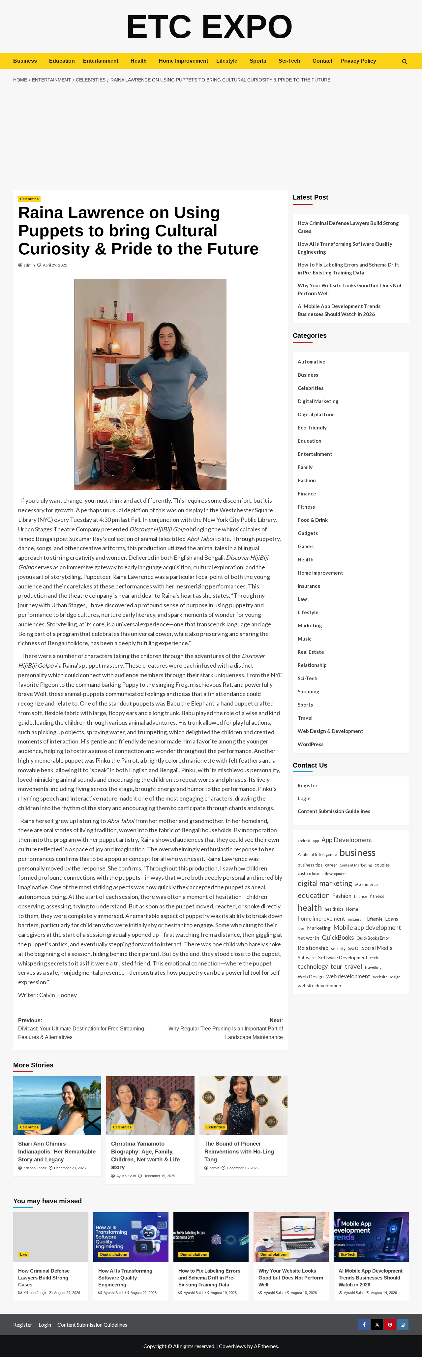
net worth (308, 937)
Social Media (377, 947)
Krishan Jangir (34, 1168)
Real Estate (311, 652)
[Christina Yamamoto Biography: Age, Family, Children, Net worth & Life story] (150, 1105)
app (316, 840)
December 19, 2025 (159, 1176)
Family (305, 467)
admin (29, 265)
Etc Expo (209, 26)
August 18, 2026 (304, 1293)
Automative (311, 361)
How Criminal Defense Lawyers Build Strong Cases (348, 227)
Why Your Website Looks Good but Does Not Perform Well (350, 289)
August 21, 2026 (144, 1293)
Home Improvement (183, 61)
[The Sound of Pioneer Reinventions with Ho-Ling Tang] (243, 1105)
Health (139, 61)
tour (336, 966)
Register (307, 785)
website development (320, 985)
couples (382, 865)
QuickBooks (338, 937)
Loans (391, 918)
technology (313, 966)
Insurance (309, 586)
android (304, 840)
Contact (322, 61)
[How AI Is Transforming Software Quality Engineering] (130, 1237)
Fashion (307, 480)
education (314, 894)
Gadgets (308, 533)
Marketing (310, 625)
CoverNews (232, 1346)
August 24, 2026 (67, 1293)
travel (353, 966)
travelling (373, 967)
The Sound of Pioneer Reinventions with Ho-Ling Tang (239, 1152)
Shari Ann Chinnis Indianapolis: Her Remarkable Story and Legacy (57, 1152)
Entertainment (100, 61)
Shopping (308, 691)
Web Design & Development (330, 731)
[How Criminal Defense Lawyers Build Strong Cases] (50, 1237)
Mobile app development (367, 927)
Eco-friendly (312, 427)
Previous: (81, 1029)
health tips (334, 908)
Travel (305, 718)
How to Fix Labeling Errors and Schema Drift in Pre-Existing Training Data (348, 268)
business (358, 852)
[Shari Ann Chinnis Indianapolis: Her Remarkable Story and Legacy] (57, 1105)
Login (304, 798)
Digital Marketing (318, 401)
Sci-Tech (289, 61)
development (336, 873)
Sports (258, 61)
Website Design (387, 976)
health (310, 907)
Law (302, 599)
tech (374, 957)
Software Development (343, 957)
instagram (356, 919)
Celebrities (29, 199)
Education (62, 61)
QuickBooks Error (372, 937)
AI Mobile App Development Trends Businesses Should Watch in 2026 (339, 310)
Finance (307, 493)
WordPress (310, 744)
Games (306, 546)
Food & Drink (313, 520)
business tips (310, 865)
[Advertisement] (211, 137)
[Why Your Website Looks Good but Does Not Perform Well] (291, 1237)
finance (360, 896)
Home (352, 908)
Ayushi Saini (126, 1176)
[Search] (405, 61)
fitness (377, 896)
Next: (225, 1029)
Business (25, 61)
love (301, 928)
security (338, 948)
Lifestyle (226, 61)
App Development (347, 839)
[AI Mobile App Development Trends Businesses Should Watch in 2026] (371, 1237)
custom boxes (310, 873)
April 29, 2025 (55, 265)
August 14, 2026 (384, 1293)
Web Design (311, 976)
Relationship (312, 665)
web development (348, 975)
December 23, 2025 (70, 1168)
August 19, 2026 (224, 1293)
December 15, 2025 (242, 1168)
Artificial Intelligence (317, 854)
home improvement (321, 918)
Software (307, 957)
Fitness (306, 507)
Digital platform (316, 414)
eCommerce (366, 884)
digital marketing (325, 882)
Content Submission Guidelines (334, 811)
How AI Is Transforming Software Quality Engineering (345, 248)
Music (305, 639)
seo (353, 947)
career (331, 865)
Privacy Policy (358, 61)
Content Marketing (356, 865)
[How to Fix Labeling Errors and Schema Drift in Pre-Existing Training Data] (211, 1237)
